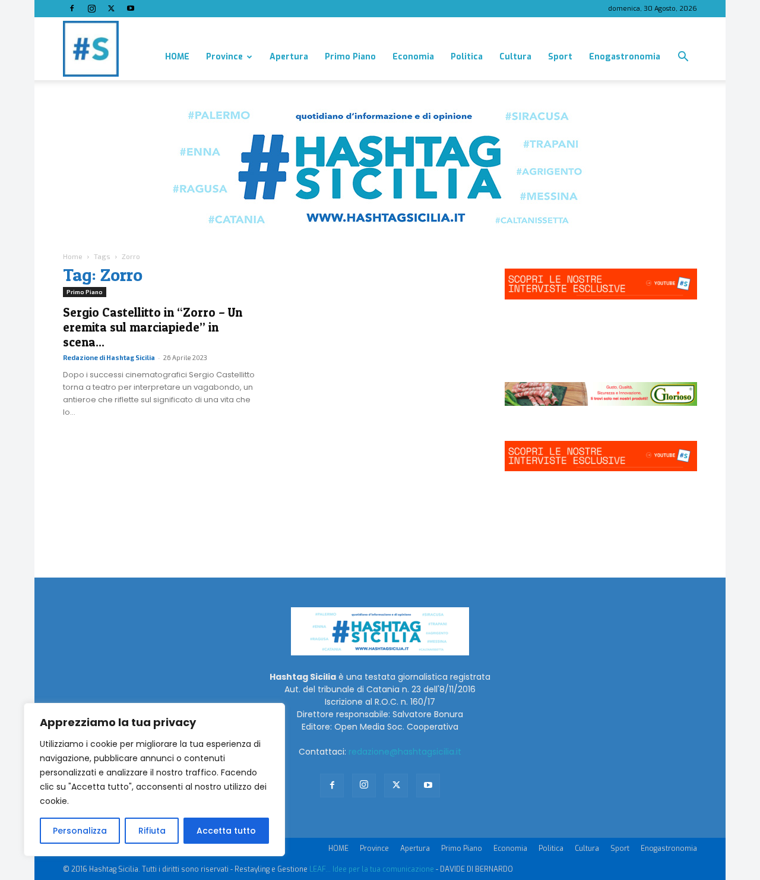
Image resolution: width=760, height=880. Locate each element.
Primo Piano (350, 56)
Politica (467, 56)
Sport (560, 56)
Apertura (289, 56)
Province (224, 56)
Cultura (515, 56)
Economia (413, 56)
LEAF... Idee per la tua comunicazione (371, 869)
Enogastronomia (624, 56)
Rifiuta (152, 831)
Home (73, 256)
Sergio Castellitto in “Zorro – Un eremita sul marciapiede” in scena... (152, 327)
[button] (683, 58)
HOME (177, 56)
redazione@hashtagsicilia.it (405, 752)
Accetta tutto (226, 831)
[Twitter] (111, 8)
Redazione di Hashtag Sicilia (109, 357)
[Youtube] (131, 8)
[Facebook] (72, 8)
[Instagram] (91, 8)
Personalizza (80, 831)
